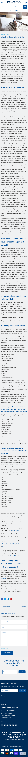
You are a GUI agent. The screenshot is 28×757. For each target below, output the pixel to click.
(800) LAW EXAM (12, 715)
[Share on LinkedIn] (8, 599)
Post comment (7, 652)
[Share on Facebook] (2, 599)
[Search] (25, 7)
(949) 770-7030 (9, 713)
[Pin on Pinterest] (11, 599)
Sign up (22, 690)
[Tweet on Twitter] (5, 599)
